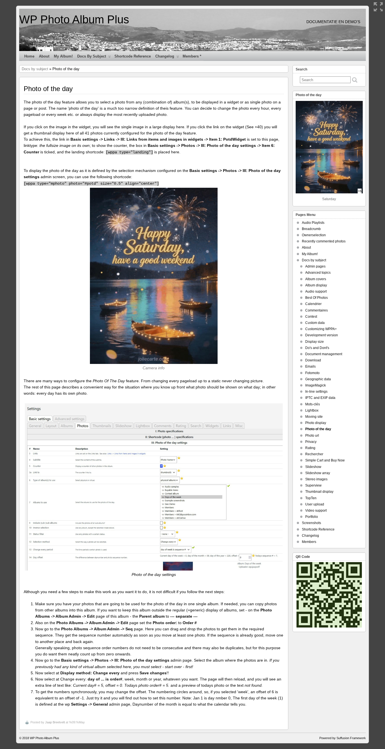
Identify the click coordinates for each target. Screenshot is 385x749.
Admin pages (315, 266)
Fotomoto (312, 373)
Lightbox (311, 410)
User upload (314, 504)
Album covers (315, 279)
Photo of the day (318, 429)
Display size (314, 342)
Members (309, 542)
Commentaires (316, 310)
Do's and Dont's (317, 348)
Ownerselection (314, 235)
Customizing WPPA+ (321, 329)
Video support (316, 510)
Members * (192, 56)
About (44, 56)
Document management (323, 354)
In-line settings (316, 392)
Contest (311, 317)
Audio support (316, 291)
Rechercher (314, 454)
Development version (321, 335)
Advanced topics (318, 273)
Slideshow (313, 467)
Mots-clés (312, 404)
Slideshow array (317, 473)
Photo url (312, 436)
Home (29, 56)
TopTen (311, 498)
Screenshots (311, 523)
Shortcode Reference (132, 56)
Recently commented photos (324, 241)
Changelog (164, 56)
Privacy (311, 442)
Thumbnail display (319, 492)
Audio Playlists (313, 223)
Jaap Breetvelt (55, 722)
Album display (316, 285)
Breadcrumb (311, 229)
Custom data (315, 323)
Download (313, 360)
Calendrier (313, 304)
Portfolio (311, 517)
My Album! (63, 56)
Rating (310, 448)
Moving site (314, 417)
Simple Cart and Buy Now (325, 460)
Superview (313, 485)
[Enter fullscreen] (378, 6)
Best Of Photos (316, 298)
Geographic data (318, 379)
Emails (310, 366)
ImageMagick (315, 385)
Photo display (315, 423)
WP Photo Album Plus (74, 19)
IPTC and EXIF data (320, 398)
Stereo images (316, 479)
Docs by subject (91, 56)
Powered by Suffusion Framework (342, 738)
